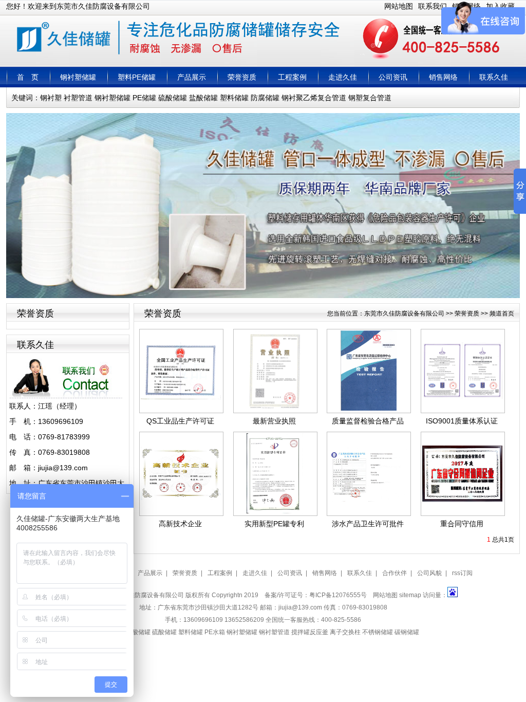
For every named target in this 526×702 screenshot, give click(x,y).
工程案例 (292, 77)
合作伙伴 (394, 573)
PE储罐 (144, 98)
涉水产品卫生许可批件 (368, 524)
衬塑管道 (78, 98)
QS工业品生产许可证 (180, 421)
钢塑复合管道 (369, 98)
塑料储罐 (234, 98)
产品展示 (191, 77)
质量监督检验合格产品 (368, 421)
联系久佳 (493, 77)
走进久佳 (342, 77)
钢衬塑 (51, 98)
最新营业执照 (274, 421)
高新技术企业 (180, 524)
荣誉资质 (242, 77)
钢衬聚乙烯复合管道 (313, 98)
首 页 (28, 77)
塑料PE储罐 (137, 77)
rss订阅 (462, 573)
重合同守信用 (461, 524)
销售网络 (443, 77)
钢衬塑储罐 (78, 77)
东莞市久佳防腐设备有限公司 (404, 313)
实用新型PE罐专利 (274, 524)
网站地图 (398, 6)
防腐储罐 (265, 98)
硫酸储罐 (172, 98)
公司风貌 (429, 573)
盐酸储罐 (203, 98)
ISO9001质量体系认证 (462, 421)
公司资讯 (393, 77)
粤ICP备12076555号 (338, 595)
